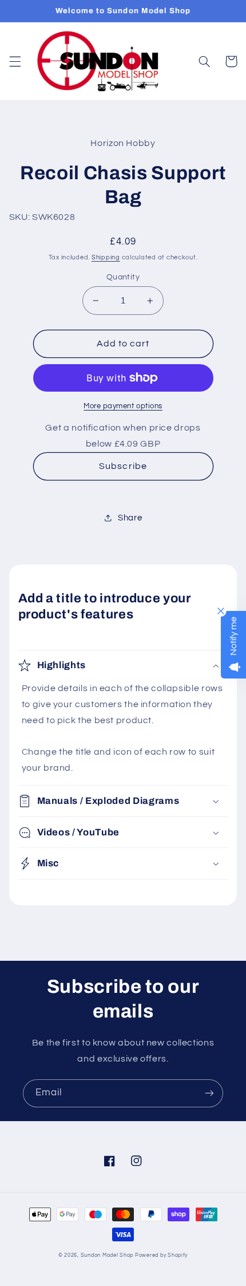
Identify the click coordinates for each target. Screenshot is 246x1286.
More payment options (123, 406)
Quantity (123, 277)
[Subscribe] (209, 1093)
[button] (15, 61)
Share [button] (130, 518)
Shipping (106, 257)
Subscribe (122, 466)
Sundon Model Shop (107, 1255)
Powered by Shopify (161, 1255)
